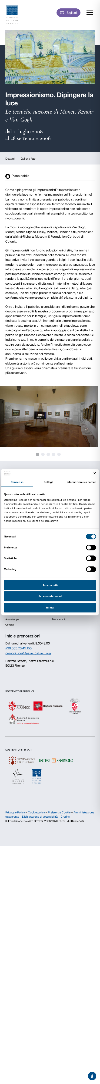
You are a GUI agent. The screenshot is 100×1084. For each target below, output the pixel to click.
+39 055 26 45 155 (18, 648)
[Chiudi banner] (94, 473)
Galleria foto (28, 158)
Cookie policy (36, 812)
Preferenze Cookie (59, 812)
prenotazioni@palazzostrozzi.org (28, 653)
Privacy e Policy (15, 812)
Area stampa (12, 619)
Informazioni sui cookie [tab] (81, 482)
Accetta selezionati (50, 596)
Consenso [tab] (17, 482)
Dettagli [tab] (48, 482)
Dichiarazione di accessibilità (40, 816)
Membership (59, 619)
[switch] (91, 547)
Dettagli (10, 158)
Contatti (9, 624)
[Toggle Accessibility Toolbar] (92, 1076)
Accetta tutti (50, 585)
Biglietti (72, 12)
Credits (65, 816)
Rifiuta (50, 607)
